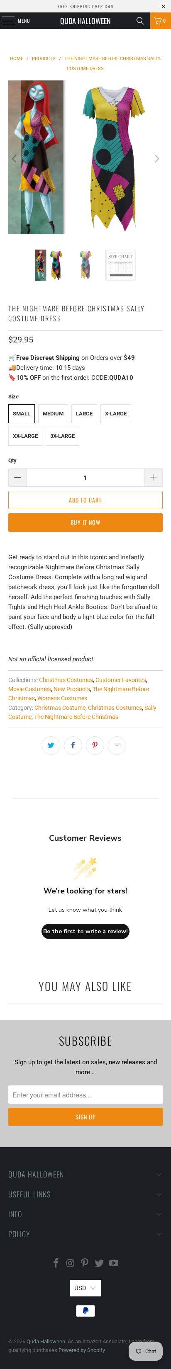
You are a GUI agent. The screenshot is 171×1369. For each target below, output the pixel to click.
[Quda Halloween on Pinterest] (85, 1264)
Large (84, 413)
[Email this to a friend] (117, 745)
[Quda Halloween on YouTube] (114, 1264)
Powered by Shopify (82, 1350)
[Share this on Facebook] (73, 745)
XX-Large (25, 436)
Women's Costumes (62, 698)
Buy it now (85, 522)
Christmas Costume (60, 707)
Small (21, 413)
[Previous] (14, 158)
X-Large (116, 413)
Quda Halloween (85, 20)
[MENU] (3, 20)
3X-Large (62, 436)
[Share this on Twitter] (51, 745)
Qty (12, 460)
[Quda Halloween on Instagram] (70, 1264)
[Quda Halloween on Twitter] (99, 1264)
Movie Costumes (29, 689)
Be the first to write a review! (85, 931)
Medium (53, 413)
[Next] (156, 158)
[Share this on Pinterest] (95, 745)
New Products (72, 689)
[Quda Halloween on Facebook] (56, 1264)
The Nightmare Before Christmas (76, 717)
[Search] (140, 20)
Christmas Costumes (66, 680)
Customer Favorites (120, 680)
